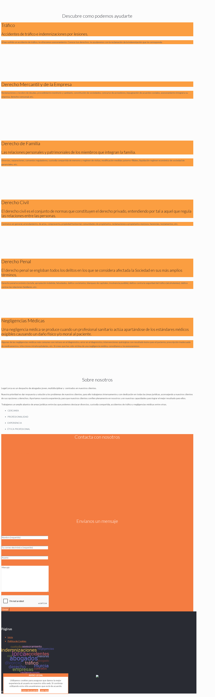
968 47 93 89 (7, 445)
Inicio (10, 637)
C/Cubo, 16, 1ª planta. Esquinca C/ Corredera (23, 453)
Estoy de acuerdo (29, 690)
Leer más (44, 690)
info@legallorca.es (10, 449)
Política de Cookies (17, 641)
